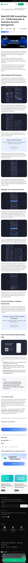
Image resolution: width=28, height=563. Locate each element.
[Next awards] (26, 536)
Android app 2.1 (4, 54)
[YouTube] (8, 517)
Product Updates (9, 8)
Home (2, 8)
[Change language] (16, 4)
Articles (3, 490)
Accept (14, 560)
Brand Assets (14, 546)
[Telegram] (6, 517)
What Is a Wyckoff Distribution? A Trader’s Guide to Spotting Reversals (21, 486)
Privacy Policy (4, 544)
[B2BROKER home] (4, 4)
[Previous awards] (23, 536)
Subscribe (23, 506)
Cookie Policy (20, 542)
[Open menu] (25, 4)
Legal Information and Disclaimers (8, 542)
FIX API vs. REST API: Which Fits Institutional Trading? (7, 486)
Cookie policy (19, 556)
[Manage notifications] (3, 560)
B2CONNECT (12, 31)
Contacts (8, 546)
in (3, 517)
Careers (2, 546)
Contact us (21, 4)
